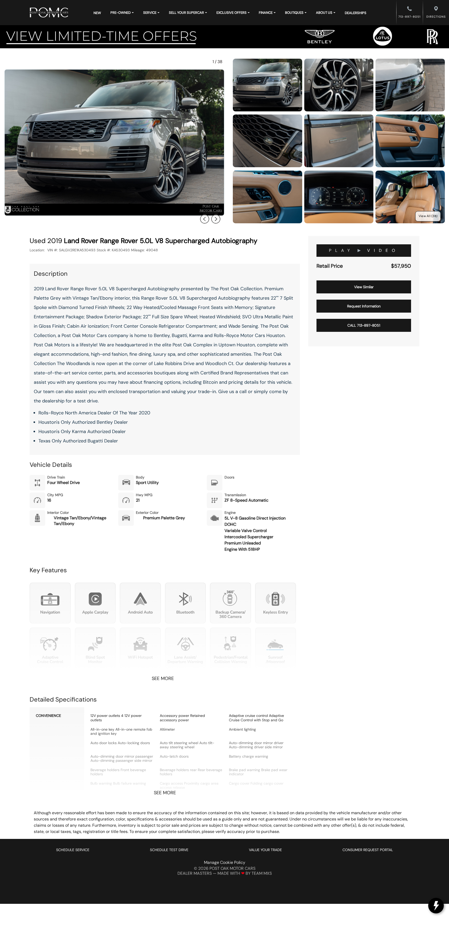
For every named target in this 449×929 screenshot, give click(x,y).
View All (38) (428, 216)
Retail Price (329, 266)
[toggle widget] (436, 905)
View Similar (364, 287)
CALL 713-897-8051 (363, 325)
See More (163, 678)
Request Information (364, 306)
